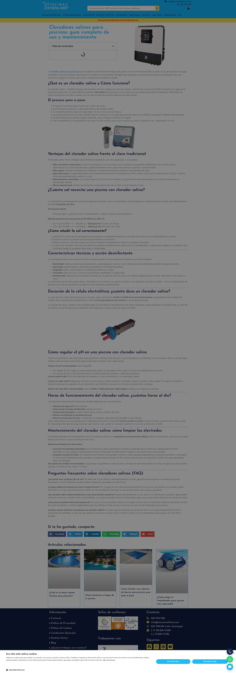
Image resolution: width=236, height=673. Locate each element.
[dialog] (118, 336)
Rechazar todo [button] (209, 661)
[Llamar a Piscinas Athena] (230, 651)
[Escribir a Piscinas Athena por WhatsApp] (230, 659)
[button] (78, 670)
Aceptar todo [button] (173, 661)
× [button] (233, 653)
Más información (109, 660)
